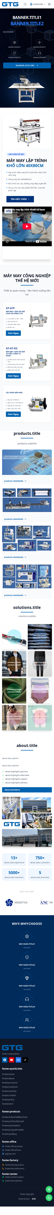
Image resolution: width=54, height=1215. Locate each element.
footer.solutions (10, 1086)
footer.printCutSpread (13, 1121)
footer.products (10, 1082)
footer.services (9, 1091)
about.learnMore (12, 789)
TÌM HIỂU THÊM (19, 199)
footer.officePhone (13, 1150)
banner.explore (25, 65)
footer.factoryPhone (13, 1180)
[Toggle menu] (49, 4)
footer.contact (9, 1095)
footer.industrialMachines (15, 1117)
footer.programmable (13, 1129)
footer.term (7, 1103)
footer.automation (11, 1125)
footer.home (8, 1074)
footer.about (8, 1078)
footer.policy (8, 1099)
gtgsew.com (10, 1153)
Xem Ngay (13, 333)
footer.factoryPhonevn (14, 1168)
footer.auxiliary (9, 1133)
